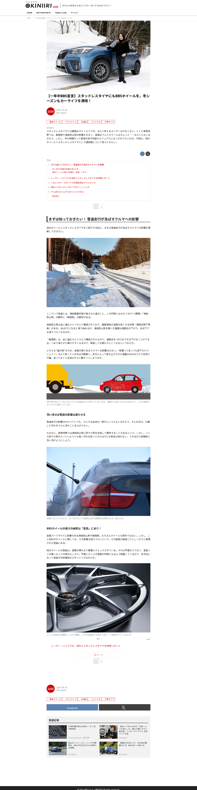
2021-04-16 (61, 109)
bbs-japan (61, 112)
